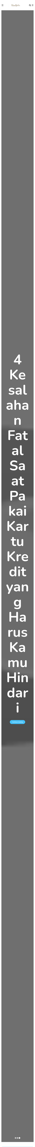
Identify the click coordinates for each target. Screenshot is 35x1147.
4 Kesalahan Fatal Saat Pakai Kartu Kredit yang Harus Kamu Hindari (17, 533)
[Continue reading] (17, 720)
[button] (2, 576)
